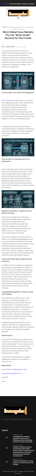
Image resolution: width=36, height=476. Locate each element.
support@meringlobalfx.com (12, 373)
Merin (4, 267)
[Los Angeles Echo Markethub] (18, 12)
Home (4, 27)
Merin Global (6, 100)
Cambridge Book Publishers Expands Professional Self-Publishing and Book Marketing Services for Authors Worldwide (22, 439)
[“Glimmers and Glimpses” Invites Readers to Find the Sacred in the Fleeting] (7, 462)
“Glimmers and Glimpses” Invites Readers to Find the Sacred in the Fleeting (23, 462)
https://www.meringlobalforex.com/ (14, 369)
